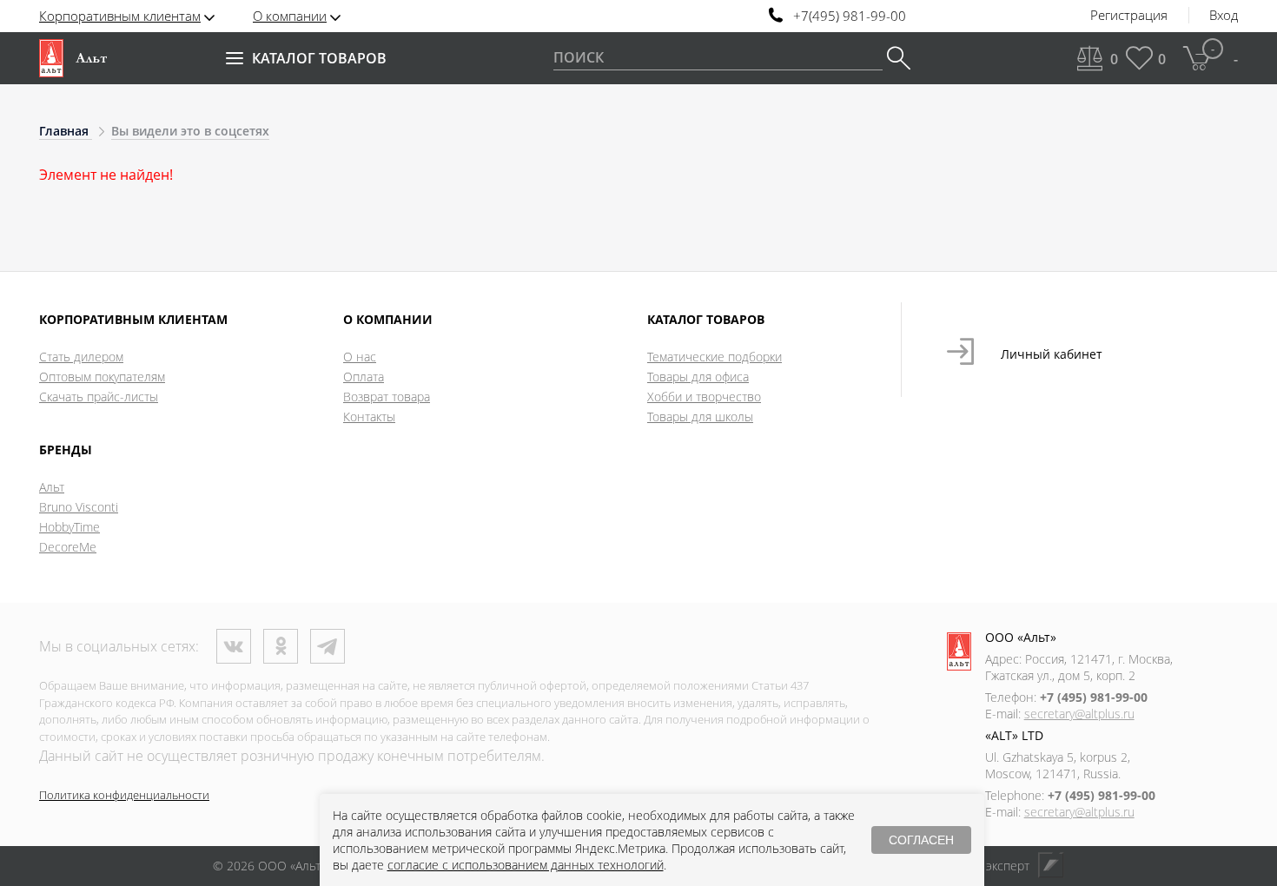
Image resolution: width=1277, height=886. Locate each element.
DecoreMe (67, 547)
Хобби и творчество (704, 396)
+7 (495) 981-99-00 (1094, 697)
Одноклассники (280, 646)
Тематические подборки (714, 356)
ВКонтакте (233, 646)
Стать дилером (81, 356)
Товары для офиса (698, 376)
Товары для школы (700, 416)
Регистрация (1129, 16)
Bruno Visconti (78, 507)
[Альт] (73, 58)
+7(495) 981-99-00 (849, 16)
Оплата (363, 376)
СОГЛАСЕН (921, 840)
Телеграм (327, 646)
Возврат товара (386, 396)
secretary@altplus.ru (1079, 713)
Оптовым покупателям (102, 376)
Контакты (369, 416)
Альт (51, 487)
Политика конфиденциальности (124, 795)
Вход (1223, 16)
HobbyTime (69, 527)
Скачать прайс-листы (98, 396)
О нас (359, 356)
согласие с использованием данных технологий (525, 864)
